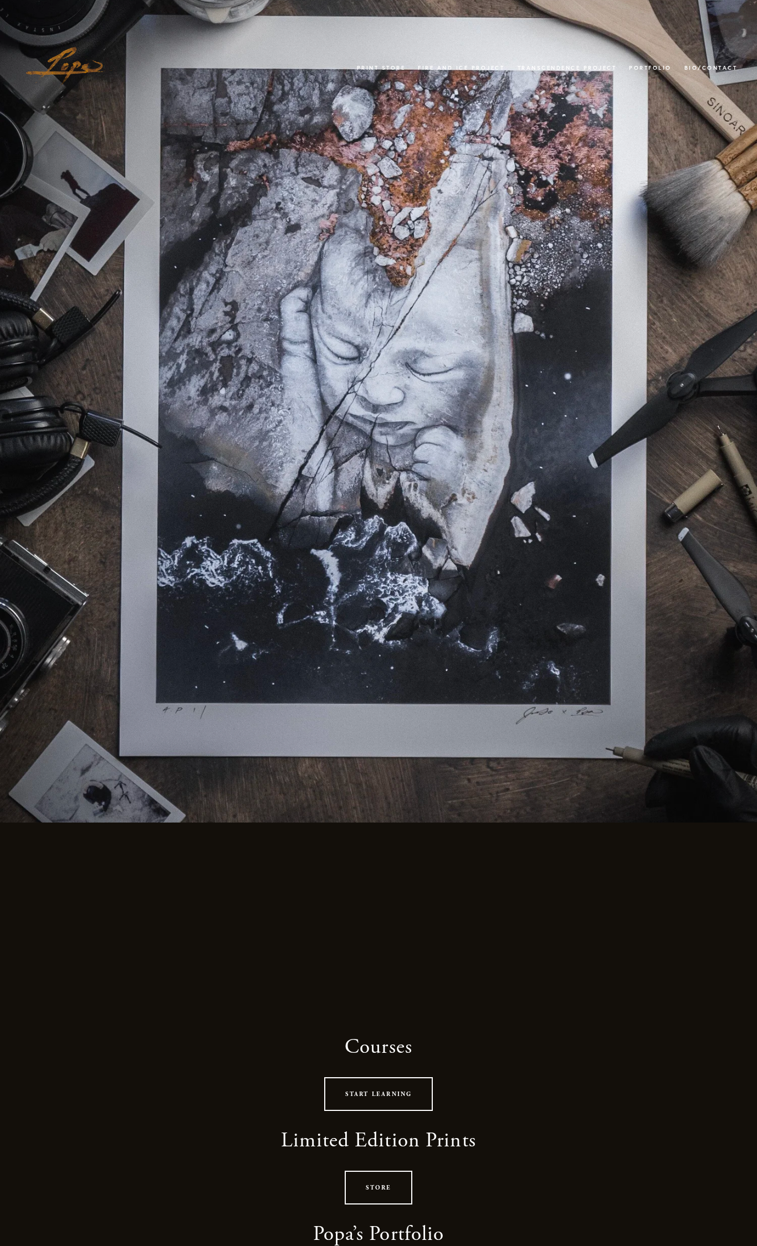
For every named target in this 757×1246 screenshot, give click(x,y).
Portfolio (650, 67)
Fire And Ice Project (461, 67)
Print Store (381, 67)
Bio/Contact (711, 67)
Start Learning (378, 1094)
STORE (379, 1187)
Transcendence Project (567, 67)
